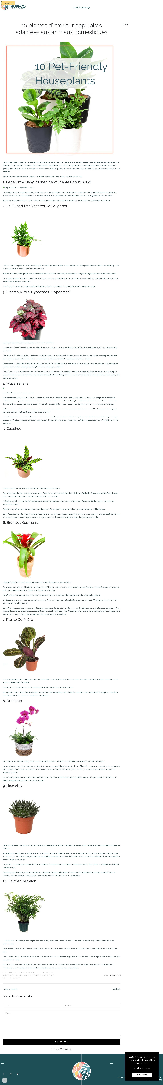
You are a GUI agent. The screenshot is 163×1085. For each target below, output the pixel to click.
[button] (8, 3)
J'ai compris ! (142, 1075)
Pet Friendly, (35, 975)
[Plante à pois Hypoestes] (29, 317)
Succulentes (15, 978)
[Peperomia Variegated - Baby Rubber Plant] (19, 187)
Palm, (25, 975)
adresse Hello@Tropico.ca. (44, 968)
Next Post (116, 989)
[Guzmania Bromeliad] (24, 552)
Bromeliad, (22, 972)
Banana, (13, 972)
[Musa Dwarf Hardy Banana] (4, 388)
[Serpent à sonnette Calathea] (24, 458)
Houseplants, (8, 975)
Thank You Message (81, 7)
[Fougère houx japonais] (24, 235)
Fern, (40, 972)
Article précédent (10, 989)
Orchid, (19, 975)
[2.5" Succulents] (24, 815)
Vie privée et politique (142, 1068)
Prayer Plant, (48, 975)
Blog (118, 975)
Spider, (5, 978)
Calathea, (32, 972)
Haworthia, (48, 972)
